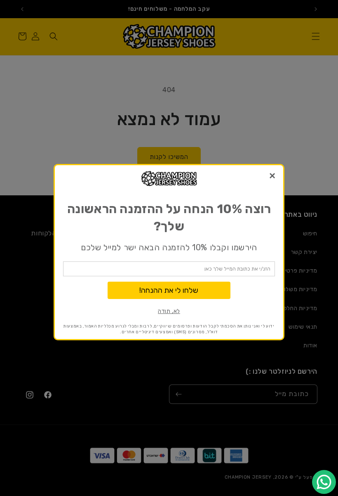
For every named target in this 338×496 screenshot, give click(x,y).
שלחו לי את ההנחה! (168, 290)
